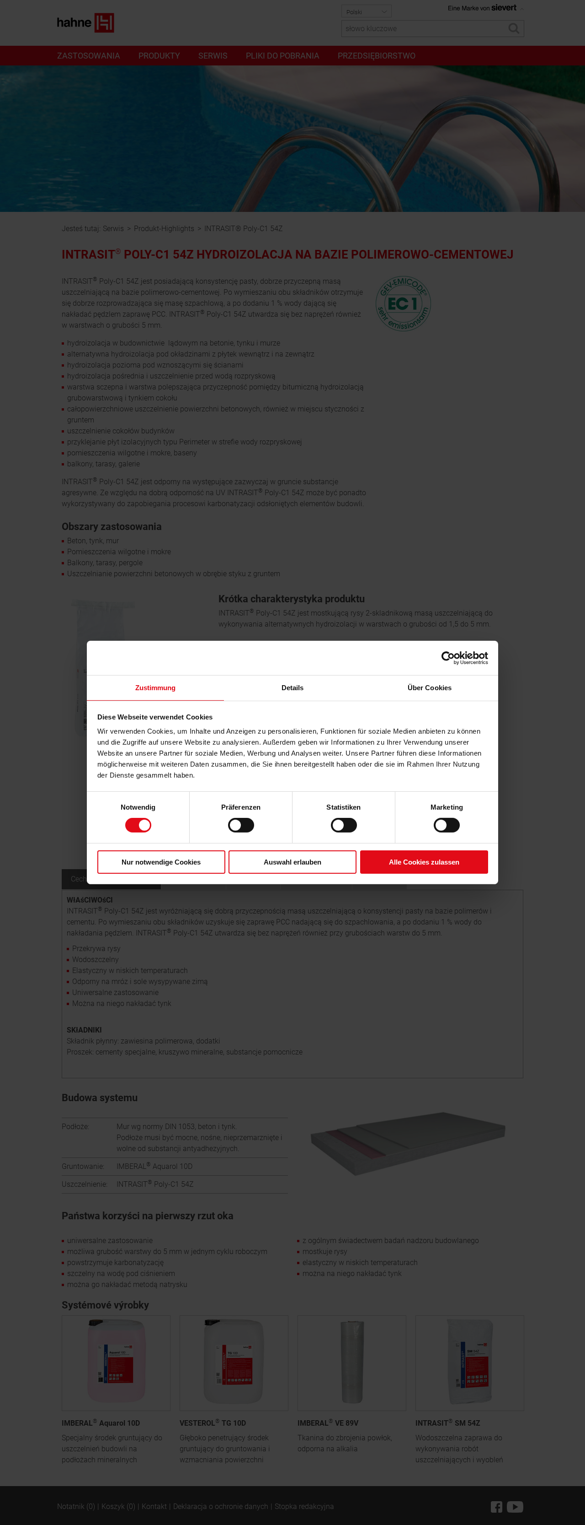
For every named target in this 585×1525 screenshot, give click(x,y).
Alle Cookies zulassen (424, 862)
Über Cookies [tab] (430, 688)
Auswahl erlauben (292, 862)
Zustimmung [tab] (155, 688)
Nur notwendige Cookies (161, 862)
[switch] (241, 825)
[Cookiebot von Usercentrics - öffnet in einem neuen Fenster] (448, 658)
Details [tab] (293, 688)
